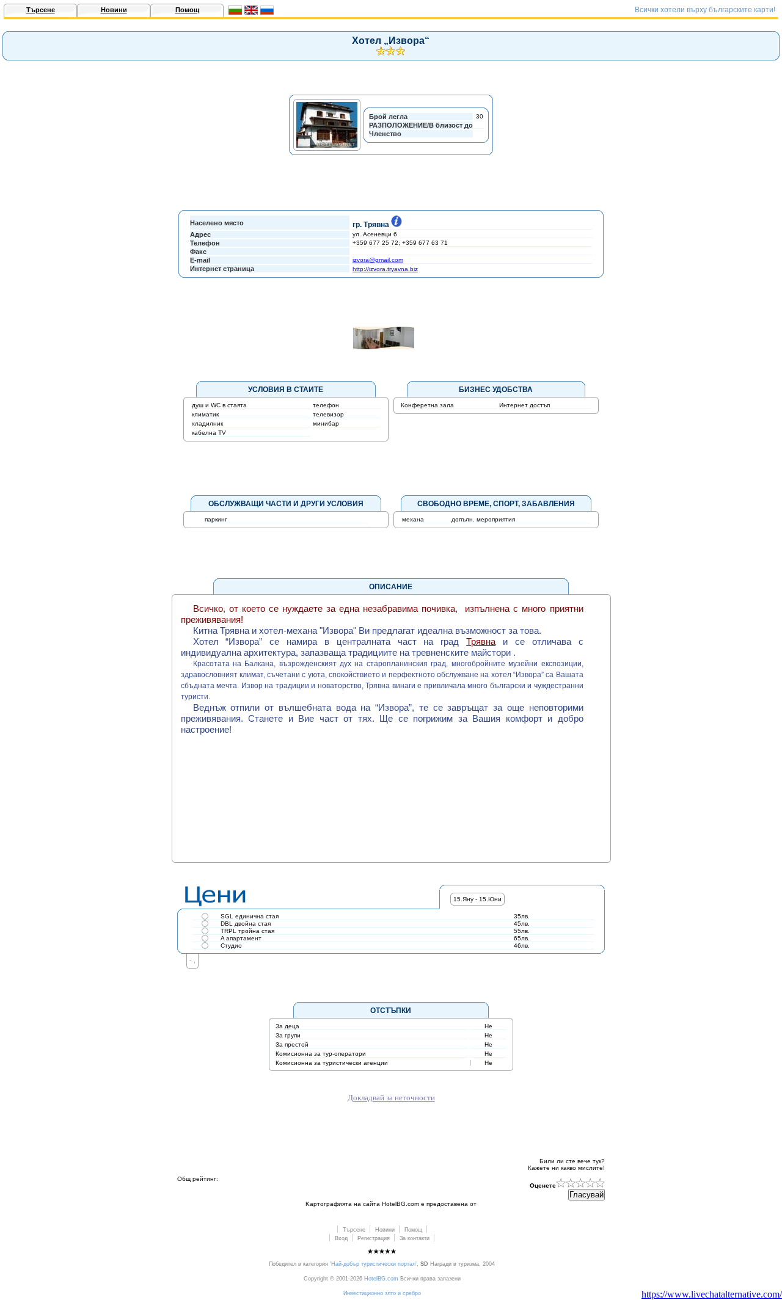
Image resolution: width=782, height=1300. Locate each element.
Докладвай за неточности (391, 1097)
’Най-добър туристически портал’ (373, 1264)
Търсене (40, 9)
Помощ (187, 9)
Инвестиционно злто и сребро (382, 1293)
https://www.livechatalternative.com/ (711, 1294)
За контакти (414, 1238)
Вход (341, 1238)
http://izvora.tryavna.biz (385, 269)
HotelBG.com (381, 1279)
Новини (114, 9)
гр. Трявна (371, 224)
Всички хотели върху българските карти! (705, 9)
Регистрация (373, 1238)
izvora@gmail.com (378, 259)
